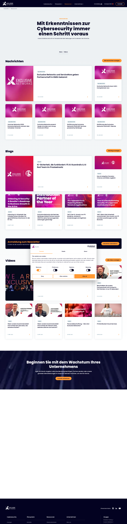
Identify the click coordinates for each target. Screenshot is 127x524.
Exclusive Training (107, 520)
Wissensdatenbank (51, 522)
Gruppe (106, 517)
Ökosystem (31, 517)
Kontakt (120, 4)
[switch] (55, 270)
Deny (42, 276)
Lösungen (9, 522)
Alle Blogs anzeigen (114, 151)
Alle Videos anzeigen (113, 260)
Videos (66, 52)
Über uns (69, 522)
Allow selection (63, 276)
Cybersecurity (11, 517)
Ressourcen (14, 8)
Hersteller (29, 522)
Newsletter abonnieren (110, 243)
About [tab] (85, 251)
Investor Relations (108, 522)
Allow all (84, 276)
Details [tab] (63, 251)
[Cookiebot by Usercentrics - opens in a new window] (88, 247)
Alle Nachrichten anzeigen (112, 60)
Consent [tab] (41, 251)
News (60, 52)
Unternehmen (71, 517)
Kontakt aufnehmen (63, 378)
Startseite (7, 8)
